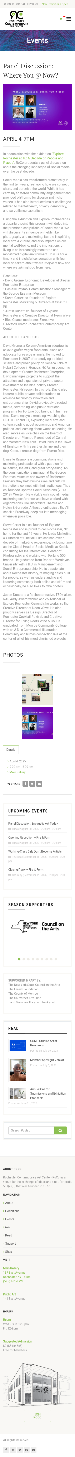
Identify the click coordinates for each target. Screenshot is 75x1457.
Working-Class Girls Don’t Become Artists (35, 851)
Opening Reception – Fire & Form (29, 837)
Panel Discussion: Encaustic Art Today (33, 823)
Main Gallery (18, 772)
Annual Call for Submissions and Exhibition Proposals (48, 1093)
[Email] (39, 784)
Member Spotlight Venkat (47, 1060)
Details (10, 749)
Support (10, 1243)
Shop (8, 1251)
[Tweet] (32, 784)
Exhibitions (12, 1211)
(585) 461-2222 (13, 1281)
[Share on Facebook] (25, 784)
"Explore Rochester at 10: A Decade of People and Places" (33, 158)
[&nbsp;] (37, 689)
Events (9, 1219)
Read (8, 1235)
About (9, 1203)
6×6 (7, 1227)
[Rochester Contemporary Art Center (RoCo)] (16, 19)
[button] (19, 959)
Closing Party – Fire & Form (26, 869)
